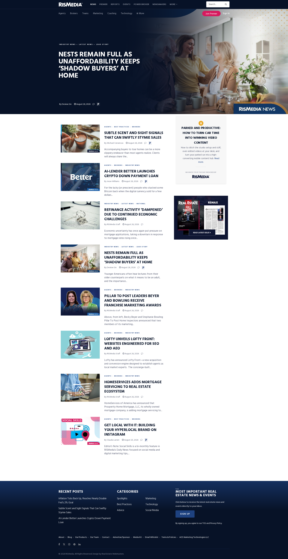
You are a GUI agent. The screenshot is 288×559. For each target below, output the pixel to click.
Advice (120, 510)
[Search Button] (226, 4)
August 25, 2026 (131, 440)
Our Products (81, 537)
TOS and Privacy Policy (212, 523)
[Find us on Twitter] (64, 544)
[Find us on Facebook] (59, 544)
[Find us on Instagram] (69, 544)
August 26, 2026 (83, 104)
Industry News (67, 44)
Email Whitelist (151, 537)
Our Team (94, 537)
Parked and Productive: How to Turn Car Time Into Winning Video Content (201, 135)
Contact (106, 537)
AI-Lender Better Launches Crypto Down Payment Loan (131, 174)
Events (126, 4)
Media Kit (137, 537)
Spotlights (122, 499)
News (93, 4)
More (172, 4)
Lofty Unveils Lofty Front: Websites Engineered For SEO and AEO (131, 344)
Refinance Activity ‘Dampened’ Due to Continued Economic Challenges (133, 214)
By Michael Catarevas (113, 143)
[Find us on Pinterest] (74, 544)
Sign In (226, 13)
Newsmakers (159, 4)
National (140, 203)
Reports (115, 4)
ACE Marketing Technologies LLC (194, 537)
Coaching (111, 13)
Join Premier (211, 14)
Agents (62, 13)
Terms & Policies (169, 537)
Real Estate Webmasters (113, 554)
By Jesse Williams (111, 181)
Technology (126, 13)
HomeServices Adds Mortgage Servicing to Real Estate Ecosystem (133, 387)
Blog (70, 537)
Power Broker (141, 4)
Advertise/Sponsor (121, 537)
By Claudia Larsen (111, 440)
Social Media (152, 510)
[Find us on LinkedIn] (79, 544)
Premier (103, 4)
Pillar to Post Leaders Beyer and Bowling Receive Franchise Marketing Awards (132, 300)
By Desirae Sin (65, 104)
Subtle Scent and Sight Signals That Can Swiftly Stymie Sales (133, 135)
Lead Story (102, 44)
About (61, 537)
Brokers (74, 13)
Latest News (86, 44)
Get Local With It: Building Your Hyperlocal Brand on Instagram (130, 430)
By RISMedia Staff (112, 224)
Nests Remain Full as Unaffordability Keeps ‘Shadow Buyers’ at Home (128, 257)
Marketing (98, 13)
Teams (85, 13)
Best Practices (121, 127)
